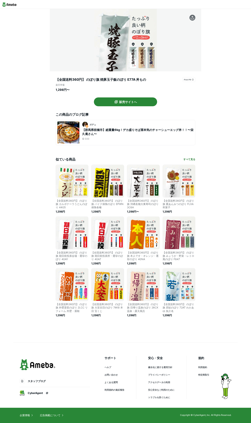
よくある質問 (111, 382)
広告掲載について (50, 415)
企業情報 (25, 415)
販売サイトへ (128, 102)
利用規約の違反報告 (114, 389)
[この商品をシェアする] (192, 18)
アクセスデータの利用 (159, 382)
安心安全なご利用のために (161, 389)
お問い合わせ (111, 374)
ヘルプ (108, 367)
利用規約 (202, 367)
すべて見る (189, 159)
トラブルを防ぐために (159, 397)
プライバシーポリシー (159, 374)
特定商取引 (203, 374)
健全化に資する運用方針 (160, 367)
